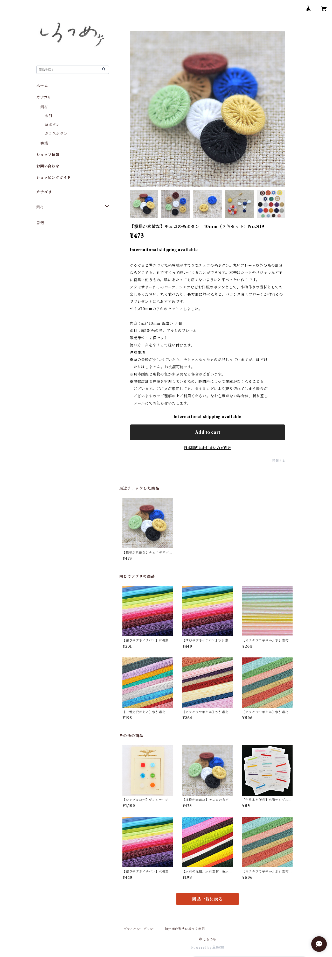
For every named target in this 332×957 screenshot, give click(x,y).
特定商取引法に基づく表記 (185, 929)
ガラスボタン (56, 133)
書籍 (44, 143)
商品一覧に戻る (207, 899)
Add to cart (207, 432)
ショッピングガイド (53, 177)
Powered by (202, 947)
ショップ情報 (47, 154)
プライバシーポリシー (140, 929)
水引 (48, 116)
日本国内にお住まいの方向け (207, 447)
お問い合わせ (47, 166)
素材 (44, 107)
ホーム (42, 85)
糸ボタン (52, 124)
